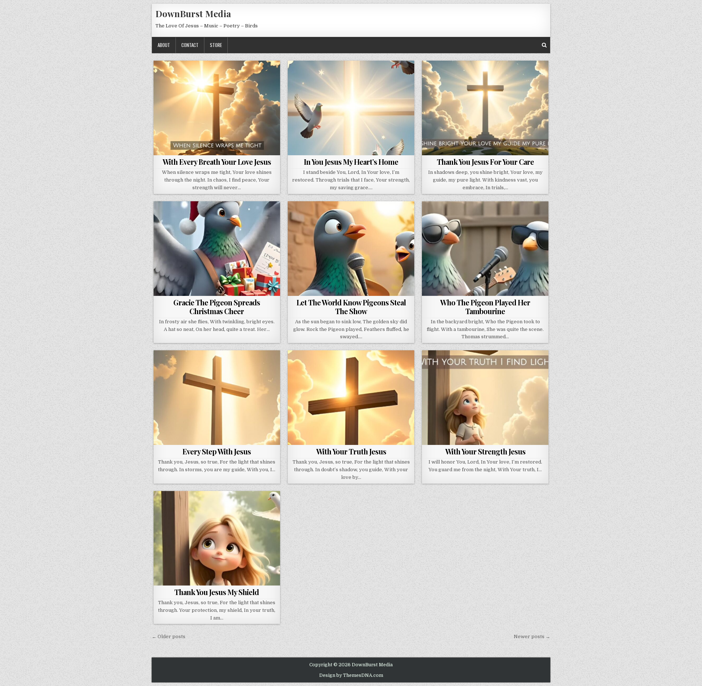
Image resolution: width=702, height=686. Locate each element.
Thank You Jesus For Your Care (485, 162)
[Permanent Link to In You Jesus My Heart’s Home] (351, 108)
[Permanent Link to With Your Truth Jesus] (351, 397)
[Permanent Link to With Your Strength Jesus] (485, 397)
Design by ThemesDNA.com (351, 675)
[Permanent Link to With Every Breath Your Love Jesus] (217, 108)
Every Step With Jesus (216, 451)
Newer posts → (532, 636)
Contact (190, 45)
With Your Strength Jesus (485, 451)
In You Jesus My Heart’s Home (351, 162)
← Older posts (168, 636)
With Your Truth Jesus (351, 451)
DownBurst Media (193, 13)
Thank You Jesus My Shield (216, 592)
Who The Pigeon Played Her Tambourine (485, 306)
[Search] (544, 45)
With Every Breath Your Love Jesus (217, 162)
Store (216, 45)
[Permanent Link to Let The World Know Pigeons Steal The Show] (351, 248)
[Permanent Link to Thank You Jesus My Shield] (217, 538)
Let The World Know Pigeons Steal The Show (351, 306)
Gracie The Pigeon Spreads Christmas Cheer (216, 306)
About (164, 45)
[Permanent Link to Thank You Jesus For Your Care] (485, 108)
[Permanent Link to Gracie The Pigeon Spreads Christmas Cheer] (217, 248)
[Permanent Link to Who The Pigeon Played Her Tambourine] (485, 248)
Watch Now (218, 146)
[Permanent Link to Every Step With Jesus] (217, 397)
